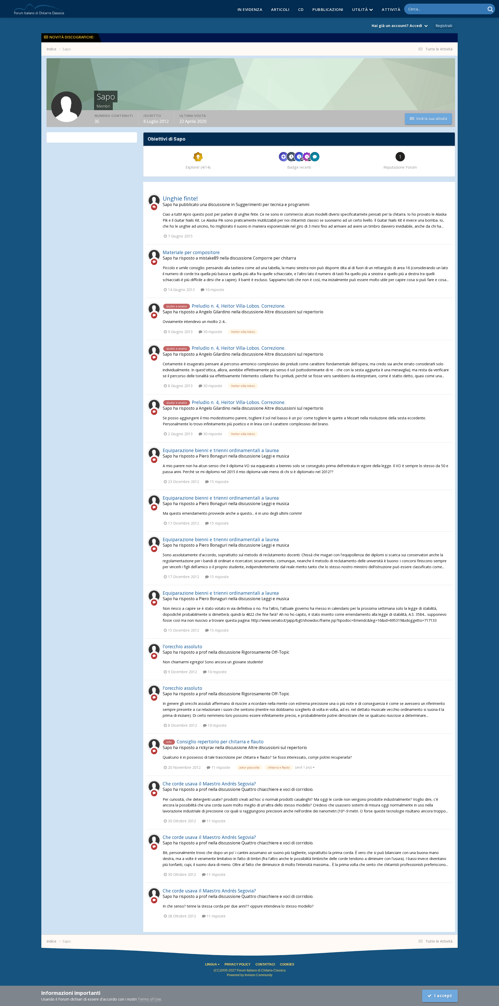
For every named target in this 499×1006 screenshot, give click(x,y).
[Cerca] (490, 9)
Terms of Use (149, 999)
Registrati (444, 26)
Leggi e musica (275, 456)
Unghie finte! (180, 198)
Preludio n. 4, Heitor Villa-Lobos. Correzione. (238, 306)
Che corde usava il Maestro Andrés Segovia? (209, 783)
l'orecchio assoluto (182, 646)
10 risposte (214, 289)
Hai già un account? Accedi (398, 25)
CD (301, 9)
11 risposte (220, 767)
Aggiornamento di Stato (459, 8)
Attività (391, 9)
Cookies (287, 964)
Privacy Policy (238, 964)
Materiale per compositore (191, 252)
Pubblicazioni (327, 9)
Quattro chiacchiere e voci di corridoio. (277, 789)
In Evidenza (250, 9)
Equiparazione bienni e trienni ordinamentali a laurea (221, 450)
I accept (442, 995)
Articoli (280, 9)
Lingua (211, 964)
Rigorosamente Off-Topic (265, 652)
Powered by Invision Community (249, 975)
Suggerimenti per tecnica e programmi (272, 204)
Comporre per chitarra (274, 258)
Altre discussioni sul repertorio (294, 312)
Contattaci (265, 964)
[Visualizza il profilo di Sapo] (154, 200)
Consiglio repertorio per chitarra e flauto (220, 741)
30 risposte (212, 331)
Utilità (360, 9)
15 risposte (219, 481)
